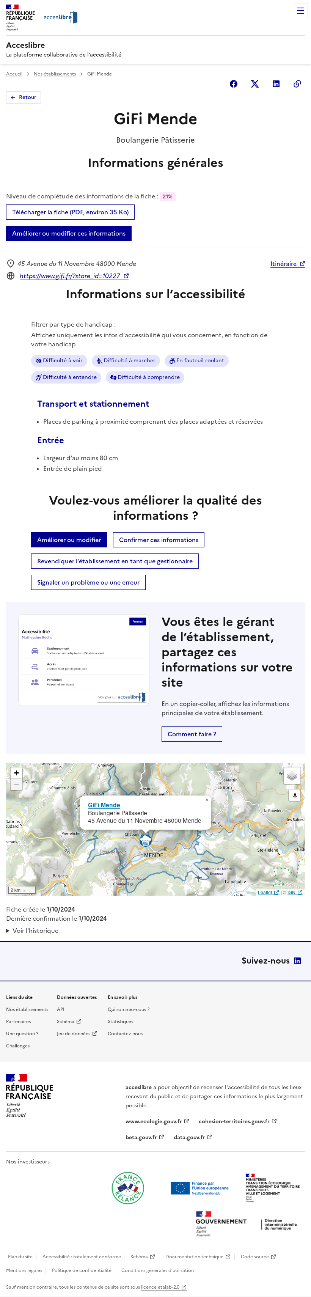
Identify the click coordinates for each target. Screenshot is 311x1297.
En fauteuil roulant (200, 361)
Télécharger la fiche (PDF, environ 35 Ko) (70, 212)
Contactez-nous (125, 1033)
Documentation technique (194, 1256)
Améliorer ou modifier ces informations (69, 233)
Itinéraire (283, 263)
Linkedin (276, 83)
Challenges (18, 1045)
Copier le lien (297, 83)
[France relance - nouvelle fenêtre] (127, 1188)
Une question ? (22, 1033)
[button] (206, 800)
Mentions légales (24, 1270)
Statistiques (120, 1021)
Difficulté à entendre (70, 377)
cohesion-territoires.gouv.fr (234, 1122)
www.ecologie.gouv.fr (154, 1122)
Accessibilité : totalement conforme (81, 1256)
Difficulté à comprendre (149, 377)
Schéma (65, 1021)
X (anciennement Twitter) (254, 83)
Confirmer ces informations (158, 539)
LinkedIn (297, 960)
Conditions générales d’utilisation (157, 1270)
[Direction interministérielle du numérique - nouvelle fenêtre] (248, 1224)
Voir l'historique (35, 930)
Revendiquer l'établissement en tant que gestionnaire (115, 561)
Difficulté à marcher (130, 361)
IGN (291, 892)
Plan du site (20, 1256)
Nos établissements (55, 74)
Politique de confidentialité (82, 1270)
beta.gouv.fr (141, 1137)
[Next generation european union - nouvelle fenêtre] (200, 1188)
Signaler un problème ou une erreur (88, 582)
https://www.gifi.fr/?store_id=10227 (70, 275)
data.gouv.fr (189, 1137)
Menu (300, 10)
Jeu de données (73, 1033)
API (60, 1009)
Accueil (14, 74)
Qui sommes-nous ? (128, 1009)
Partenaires (18, 1021)
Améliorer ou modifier (69, 539)
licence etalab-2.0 (160, 1287)
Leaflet (265, 892)
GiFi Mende (104, 804)
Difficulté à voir (63, 361)
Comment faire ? (192, 734)
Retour (27, 97)
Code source (255, 1256)
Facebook (233, 83)
